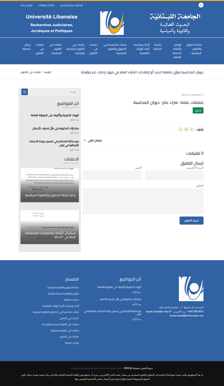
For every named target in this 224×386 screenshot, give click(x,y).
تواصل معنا (26, 5)
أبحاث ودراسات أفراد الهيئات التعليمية (141, 49)
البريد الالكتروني (195, 167)
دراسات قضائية (157, 47)
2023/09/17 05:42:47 (193, 95)
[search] (24, 92)
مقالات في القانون (39, 49)
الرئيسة (47, 72)
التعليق (200, 185)
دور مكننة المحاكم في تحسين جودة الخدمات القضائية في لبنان (54, 143)
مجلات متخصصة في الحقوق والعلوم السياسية (114, 49)
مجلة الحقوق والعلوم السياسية (194, 49)
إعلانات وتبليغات (46, 5)
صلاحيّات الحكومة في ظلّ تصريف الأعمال (55, 128)
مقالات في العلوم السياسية (55, 49)
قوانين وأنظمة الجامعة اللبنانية (176, 51)
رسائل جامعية (26, 47)
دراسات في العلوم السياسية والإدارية (75, 49)
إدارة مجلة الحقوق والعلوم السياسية (50, 195)
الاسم (138, 167)
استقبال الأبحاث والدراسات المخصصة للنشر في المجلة (50, 235)
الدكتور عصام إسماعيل (71, 5)
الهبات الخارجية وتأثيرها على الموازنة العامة (55, 115)
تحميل (198, 110)
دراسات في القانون (93, 49)
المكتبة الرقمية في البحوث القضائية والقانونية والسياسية (97, 368)
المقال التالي (94, 140)
